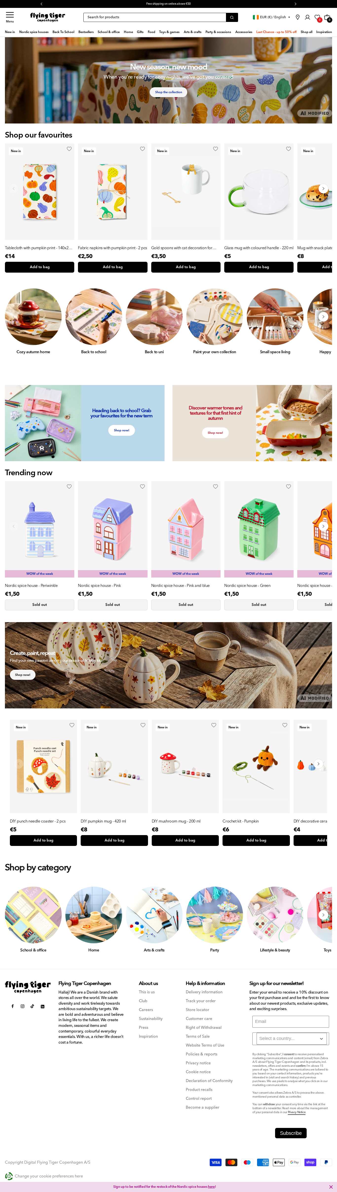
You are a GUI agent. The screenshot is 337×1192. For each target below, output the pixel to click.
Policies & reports (201, 1054)
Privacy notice (198, 1063)
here (211, 1187)
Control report (199, 1098)
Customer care (199, 1018)
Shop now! (121, 430)
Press (143, 1027)
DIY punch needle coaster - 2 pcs (37, 821)
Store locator (197, 1010)
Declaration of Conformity (209, 1081)
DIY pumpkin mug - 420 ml (103, 821)
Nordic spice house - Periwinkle (31, 585)
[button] (10, 17)
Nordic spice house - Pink (99, 585)
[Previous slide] (14, 188)
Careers (146, 1010)
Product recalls (199, 1089)
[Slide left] (14, 317)
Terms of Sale (198, 1036)
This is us (147, 992)
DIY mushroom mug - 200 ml (176, 821)
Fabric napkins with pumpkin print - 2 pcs (112, 248)
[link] (297, 17)
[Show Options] (321, 1038)
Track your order (201, 1001)
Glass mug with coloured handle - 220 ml (258, 248)
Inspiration (148, 1036)
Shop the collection (168, 92)
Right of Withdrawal (204, 1027)
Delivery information (204, 992)
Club (143, 1001)
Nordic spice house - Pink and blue (180, 585)
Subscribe (291, 1133)
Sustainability (151, 1018)
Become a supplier (202, 1107)
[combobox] (292, 1039)
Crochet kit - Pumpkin (241, 821)
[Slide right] (323, 317)
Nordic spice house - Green (247, 585)
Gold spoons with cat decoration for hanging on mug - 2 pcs (181, 248)
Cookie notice (198, 1072)
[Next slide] (323, 188)
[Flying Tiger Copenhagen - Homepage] (48, 17)
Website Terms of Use (205, 1045)
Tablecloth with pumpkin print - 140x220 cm (39, 248)
